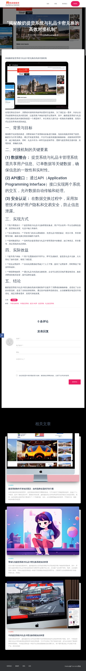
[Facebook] (2, 335)
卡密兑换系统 (14, 303)
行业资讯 (14, 300)
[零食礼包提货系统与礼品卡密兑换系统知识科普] (43, 530)
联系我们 (64, 3)
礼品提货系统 (49, 303)
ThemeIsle (74, 666)
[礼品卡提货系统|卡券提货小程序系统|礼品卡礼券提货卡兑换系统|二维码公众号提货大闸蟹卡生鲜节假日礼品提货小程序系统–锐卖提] (12, 3)
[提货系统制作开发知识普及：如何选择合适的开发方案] (43, 457)
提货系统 (41, 303)
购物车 (17, 666)
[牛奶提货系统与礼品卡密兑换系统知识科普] (43, 604)
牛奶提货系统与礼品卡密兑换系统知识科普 (26, 635)
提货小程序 (33, 303)
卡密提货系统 (24, 303)
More (75, 3)
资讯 (55, 3)
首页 (48, 3)
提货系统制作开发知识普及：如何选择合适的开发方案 (31, 488)
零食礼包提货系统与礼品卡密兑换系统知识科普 (28, 562)
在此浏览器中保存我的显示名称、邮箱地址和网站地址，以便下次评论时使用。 (44, 375)
